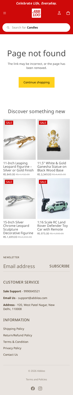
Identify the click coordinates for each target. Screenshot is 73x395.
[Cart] (68, 13)
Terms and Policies (36, 379)
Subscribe (59, 266)
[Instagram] (40, 388)
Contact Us (10, 354)
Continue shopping (37, 82)
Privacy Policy (12, 348)
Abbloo (41, 371)
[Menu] (4, 13)
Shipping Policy (13, 329)
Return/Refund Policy (17, 335)
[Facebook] (32, 388)
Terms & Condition (15, 341)
